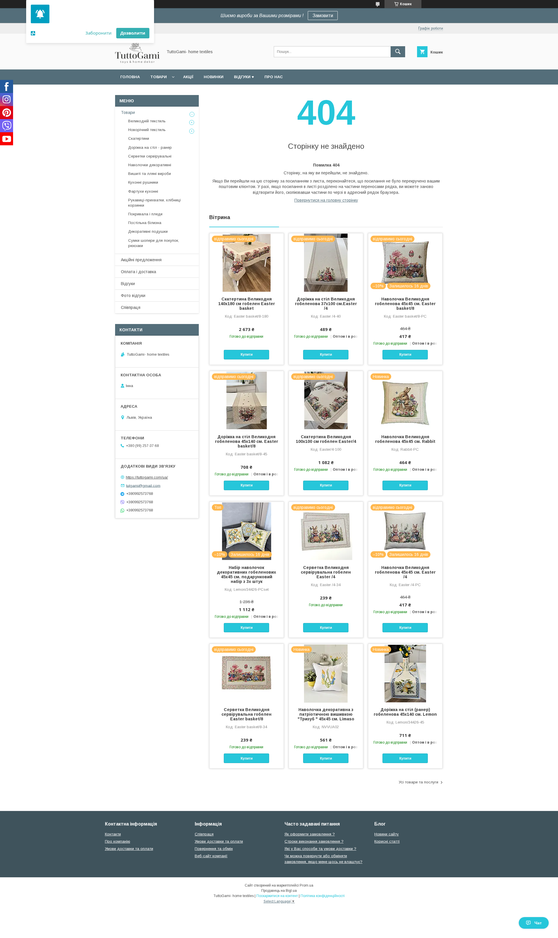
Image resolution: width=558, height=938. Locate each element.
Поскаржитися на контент (277, 896)
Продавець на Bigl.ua (279, 891)
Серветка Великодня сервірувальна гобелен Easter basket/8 (246, 714)
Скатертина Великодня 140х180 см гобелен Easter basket (246, 304)
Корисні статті (387, 841)
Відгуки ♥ (244, 77)
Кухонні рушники (143, 182)
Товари (158, 77)
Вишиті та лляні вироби (149, 173)
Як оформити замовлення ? (310, 834)
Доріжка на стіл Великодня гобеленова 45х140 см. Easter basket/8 (246, 441)
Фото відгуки (133, 295)
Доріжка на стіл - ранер (150, 147)
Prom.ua (306, 885)
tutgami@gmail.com (143, 485)
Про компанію (117, 841)
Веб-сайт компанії (211, 856)
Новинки (213, 77)
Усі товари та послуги (418, 782)
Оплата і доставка (138, 271)
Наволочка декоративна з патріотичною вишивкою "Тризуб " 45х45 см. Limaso (326, 714)
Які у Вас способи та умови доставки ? (320, 848)
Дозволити (132, 33)
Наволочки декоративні (149, 165)
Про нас (273, 77)
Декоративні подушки (148, 231)
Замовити (322, 15)
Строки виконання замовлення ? (314, 841)
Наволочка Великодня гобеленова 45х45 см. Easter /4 (405, 572)
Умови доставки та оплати (129, 848)
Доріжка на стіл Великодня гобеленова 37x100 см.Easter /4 (326, 304)
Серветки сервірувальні (149, 156)
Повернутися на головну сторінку (326, 200)
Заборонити (98, 33)
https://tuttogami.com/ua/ (147, 477)
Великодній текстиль (147, 121)
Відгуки (128, 283)
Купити (247, 354)
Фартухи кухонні (143, 191)
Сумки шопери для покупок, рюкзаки (153, 243)
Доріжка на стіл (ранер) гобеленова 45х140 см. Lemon (405, 712)
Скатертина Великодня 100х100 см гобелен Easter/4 (326, 439)
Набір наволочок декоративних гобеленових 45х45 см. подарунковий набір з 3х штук (246, 574)
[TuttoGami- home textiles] (137, 62)
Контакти (113, 834)
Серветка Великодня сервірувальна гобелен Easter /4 (326, 572)
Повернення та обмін (214, 848)
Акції (188, 77)
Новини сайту (386, 834)
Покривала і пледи (145, 214)
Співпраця (130, 307)
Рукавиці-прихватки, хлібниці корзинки (154, 202)
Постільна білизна (144, 223)
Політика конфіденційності (323, 896)
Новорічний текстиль (147, 130)
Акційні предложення (141, 259)
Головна (130, 77)
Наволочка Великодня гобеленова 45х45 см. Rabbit (405, 439)
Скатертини (138, 138)
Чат (538, 923)
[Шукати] (398, 51)
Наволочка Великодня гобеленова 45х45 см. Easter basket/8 (405, 304)
